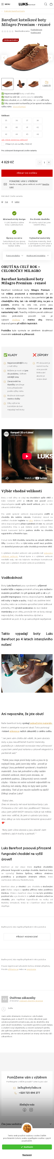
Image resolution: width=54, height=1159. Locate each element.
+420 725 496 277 (29, 1092)
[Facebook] (24, 1109)
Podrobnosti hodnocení (36, 31)
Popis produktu (13, 255)
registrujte (31, 969)
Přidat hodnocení (27, 936)
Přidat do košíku (27, 173)
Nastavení (27, 1155)
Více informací (19, 106)
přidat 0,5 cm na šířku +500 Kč (19, 144)
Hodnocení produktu (36, 255)
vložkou (16, 319)
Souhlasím (28, 1147)
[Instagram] (31, 1109)
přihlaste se (13, 969)
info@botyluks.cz (29, 1087)
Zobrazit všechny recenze (31, 1001)
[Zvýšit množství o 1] (48, 162)
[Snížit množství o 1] (39, 162)
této (31, 520)
